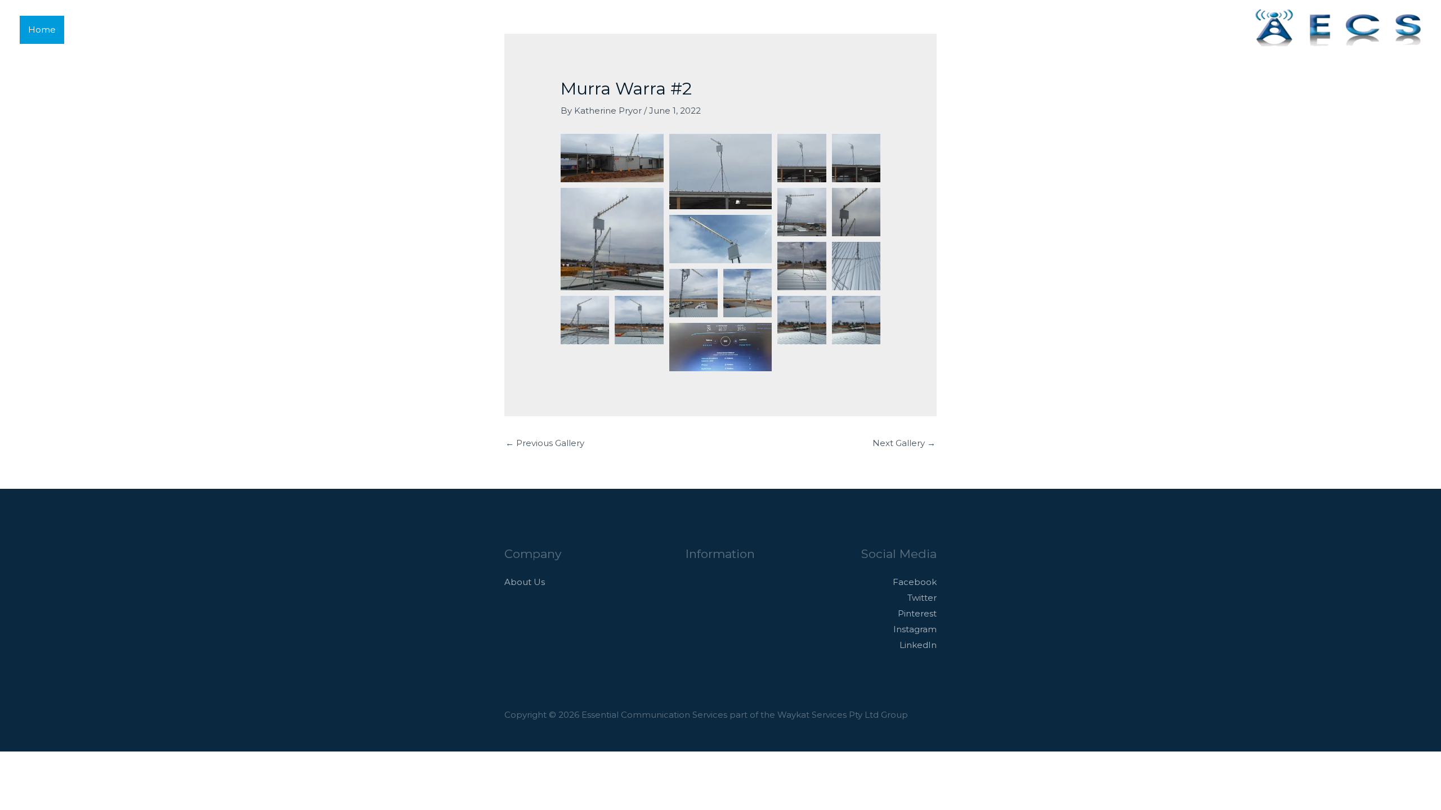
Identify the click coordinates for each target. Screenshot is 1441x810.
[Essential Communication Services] (1336, 28)
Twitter (922, 597)
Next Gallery (904, 443)
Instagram (915, 629)
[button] (1230, 29)
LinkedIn (918, 645)
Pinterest (917, 613)
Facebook (915, 582)
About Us (524, 582)
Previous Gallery (544, 443)
